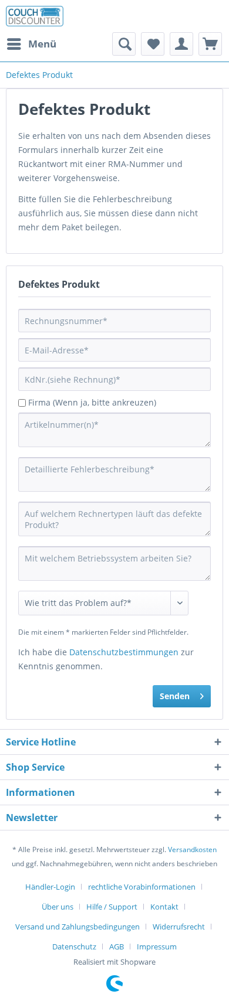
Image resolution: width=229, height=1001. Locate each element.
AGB (116, 946)
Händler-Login (50, 886)
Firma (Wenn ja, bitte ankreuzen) (92, 402)
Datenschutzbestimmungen (124, 652)
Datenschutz (74, 946)
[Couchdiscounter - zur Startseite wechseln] (34, 16)
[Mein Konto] (181, 44)
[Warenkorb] (210, 44)
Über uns (57, 906)
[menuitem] (31, 44)
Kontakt (164, 906)
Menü (42, 43)
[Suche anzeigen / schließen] (124, 44)
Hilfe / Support (111, 906)
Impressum (157, 946)
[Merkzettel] (152, 44)
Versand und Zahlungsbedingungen (77, 926)
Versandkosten (192, 849)
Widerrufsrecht (179, 926)
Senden (175, 696)
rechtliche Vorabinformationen (142, 886)
